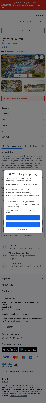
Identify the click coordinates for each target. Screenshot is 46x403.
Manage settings (23, 229)
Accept (23, 218)
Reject (23, 224)
